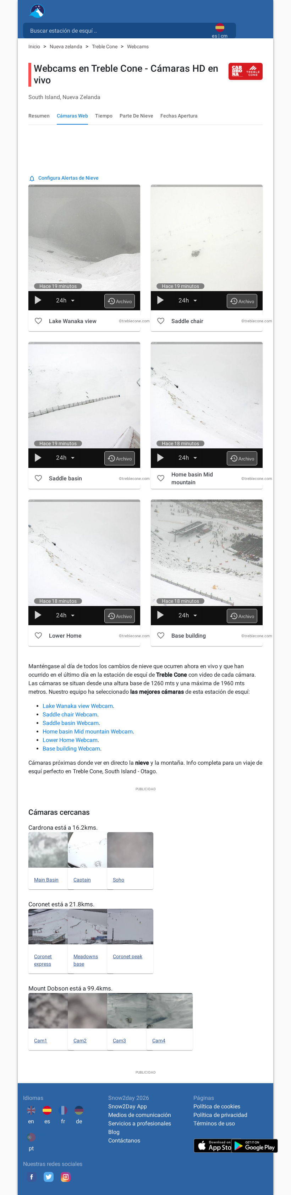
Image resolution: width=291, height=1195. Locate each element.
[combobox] (119, 30)
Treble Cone (105, 46)
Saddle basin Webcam (71, 723)
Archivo (119, 301)
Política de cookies (216, 1106)
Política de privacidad (220, 1115)
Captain (82, 880)
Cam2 (80, 1040)
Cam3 (119, 1040)
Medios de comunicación (139, 1115)
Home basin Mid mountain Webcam (88, 731)
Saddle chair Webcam (70, 714)
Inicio (34, 46)
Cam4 (158, 1040)
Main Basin (46, 880)
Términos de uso (214, 1123)
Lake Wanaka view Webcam (78, 706)
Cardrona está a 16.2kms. (63, 827)
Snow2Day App (127, 1106)
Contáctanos (124, 1140)
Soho (118, 880)
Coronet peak (127, 956)
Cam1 (40, 1040)
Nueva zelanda (66, 46)
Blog (114, 1132)
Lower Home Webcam (70, 740)
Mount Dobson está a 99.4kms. (70, 988)
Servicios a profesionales (139, 1123)
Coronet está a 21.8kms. (61, 904)
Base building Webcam (71, 748)
